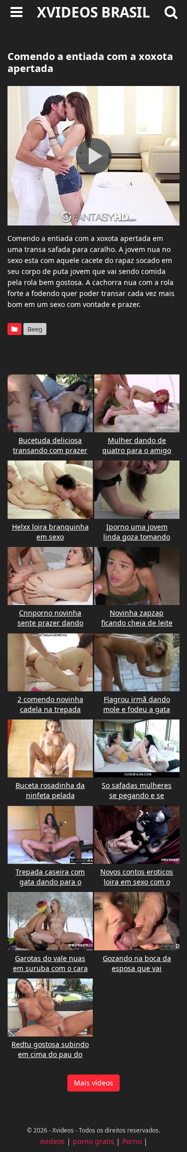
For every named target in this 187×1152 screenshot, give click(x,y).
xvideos (52, 1141)
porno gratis (93, 1141)
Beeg (34, 329)
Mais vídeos (93, 1083)
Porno (132, 1141)
